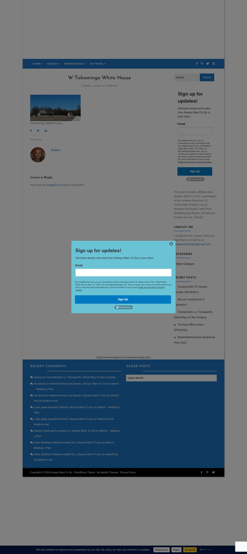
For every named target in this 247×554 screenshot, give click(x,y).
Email (79, 265)
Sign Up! (123, 299)
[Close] (171, 244)
